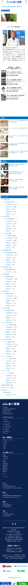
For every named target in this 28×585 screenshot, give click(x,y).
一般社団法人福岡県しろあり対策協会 (14, 551)
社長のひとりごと (7, 387)
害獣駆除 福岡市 (5, 463)
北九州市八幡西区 (19, 558)
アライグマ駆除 (7, 322)
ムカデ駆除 (5, 308)
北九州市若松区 (17, 556)
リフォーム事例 (8, 373)
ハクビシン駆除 (6, 356)
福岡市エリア (10, 209)
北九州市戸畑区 (12, 558)
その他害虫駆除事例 (9, 269)
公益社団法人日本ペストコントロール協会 (14, 549)
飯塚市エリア (10, 214)
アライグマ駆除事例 (9, 324)
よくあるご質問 (5, 458)
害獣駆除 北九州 (5, 468)
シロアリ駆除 (6, 233)
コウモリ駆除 (6, 339)
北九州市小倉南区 (10, 556)
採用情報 (4, 461)
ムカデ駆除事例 (8, 310)
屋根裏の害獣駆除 (7, 385)
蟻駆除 (4, 390)
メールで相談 (14, 583)
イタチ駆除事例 (9, 202)
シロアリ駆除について (6, 421)
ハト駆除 (5, 274)
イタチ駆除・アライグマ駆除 (7, 439)
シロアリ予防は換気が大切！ (7, 426)
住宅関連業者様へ (5, 456)
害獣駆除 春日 (5, 466)
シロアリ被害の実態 (6, 424)
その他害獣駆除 (6, 250)
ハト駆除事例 (8, 276)
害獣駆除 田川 (5, 471)
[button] (25, 295)
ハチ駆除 (5, 291)
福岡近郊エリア (11, 211)
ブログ (4, 474)
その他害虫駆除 (6, 267)
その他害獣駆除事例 (9, 252)
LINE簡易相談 (22, 583)
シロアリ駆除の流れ (6, 429)
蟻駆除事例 (7, 392)
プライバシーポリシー (6, 476)
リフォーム (5, 370)
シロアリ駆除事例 (9, 235)
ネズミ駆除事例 (8, 218)
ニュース (4, 473)
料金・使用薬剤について (6, 431)
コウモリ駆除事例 (9, 341)
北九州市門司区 (17, 554)
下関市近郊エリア (11, 204)
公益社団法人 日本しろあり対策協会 (14, 548)
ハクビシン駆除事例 (9, 358)
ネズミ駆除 (5, 216)
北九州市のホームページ (8, 554)
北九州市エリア (11, 206)
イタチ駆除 (6, 199)
